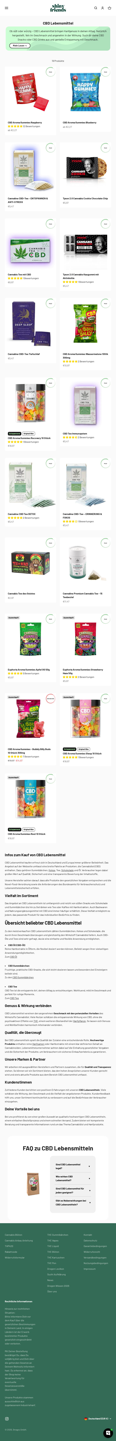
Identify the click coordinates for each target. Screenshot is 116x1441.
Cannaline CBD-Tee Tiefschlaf (24, 353)
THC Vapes (52, 1240)
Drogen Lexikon (55, 1268)
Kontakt (88, 1234)
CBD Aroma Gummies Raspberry (25, 122)
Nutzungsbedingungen (96, 1263)
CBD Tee (14, 998)
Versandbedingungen (95, 1257)
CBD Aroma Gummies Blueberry (79, 122)
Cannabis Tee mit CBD (19, 274)
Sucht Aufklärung (56, 1274)
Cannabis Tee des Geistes (21, 593)
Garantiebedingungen (95, 1246)
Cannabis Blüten (13, 1234)
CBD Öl (13, 956)
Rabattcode (11, 1251)
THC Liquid (53, 1246)
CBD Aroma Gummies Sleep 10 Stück (82, 753)
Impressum (90, 1268)
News (50, 1280)
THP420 (9, 1246)
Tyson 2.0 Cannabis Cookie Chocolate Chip (85, 198)
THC (36, 1021)
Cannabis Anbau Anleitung (19, 1240)
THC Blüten (53, 1251)
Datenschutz (90, 1240)
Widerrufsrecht (92, 1251)
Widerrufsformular (15, 1257)
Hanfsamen (38, 1043)
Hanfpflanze (79, 1021)
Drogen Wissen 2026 (58, 1285)
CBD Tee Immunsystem (75, 433)
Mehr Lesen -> (20, 45)
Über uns (52, 1291)
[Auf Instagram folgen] (7, 1419)
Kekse (52, 870)
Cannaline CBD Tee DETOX (21, 513)
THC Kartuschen (55, 1257)
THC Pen (51, 1263)
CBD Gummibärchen (23, 977)
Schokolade (67, 870)
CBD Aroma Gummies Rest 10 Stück (26, 833)
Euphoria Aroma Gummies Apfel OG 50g (29, 669)
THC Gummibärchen (57, 1234)
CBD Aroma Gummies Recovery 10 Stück (29, 438)
